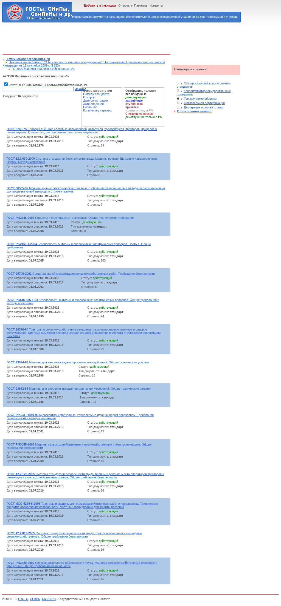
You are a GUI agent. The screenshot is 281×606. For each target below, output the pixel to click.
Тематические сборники (200, 98)
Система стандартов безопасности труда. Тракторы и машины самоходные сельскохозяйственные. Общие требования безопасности (74, 535)
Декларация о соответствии (203, 107)
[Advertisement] (103, 37)
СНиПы (35, 599)
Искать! (80, 89)
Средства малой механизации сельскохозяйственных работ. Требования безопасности (81, 273)
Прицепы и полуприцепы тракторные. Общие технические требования (70, 217)
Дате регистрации (95, 100)
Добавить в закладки (100, 5)
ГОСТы (23, 599)
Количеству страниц (97, 110)
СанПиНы (49, 599)
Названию (90, 107)
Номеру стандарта (96, 94)
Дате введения (93, 103)
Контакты (156, 5)
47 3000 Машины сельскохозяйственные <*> (43, 68)
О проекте (125, 5)
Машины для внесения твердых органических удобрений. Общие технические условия (79, 388)
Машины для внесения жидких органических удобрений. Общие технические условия (78, 362)
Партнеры (141, 5)
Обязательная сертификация (204, 103)
